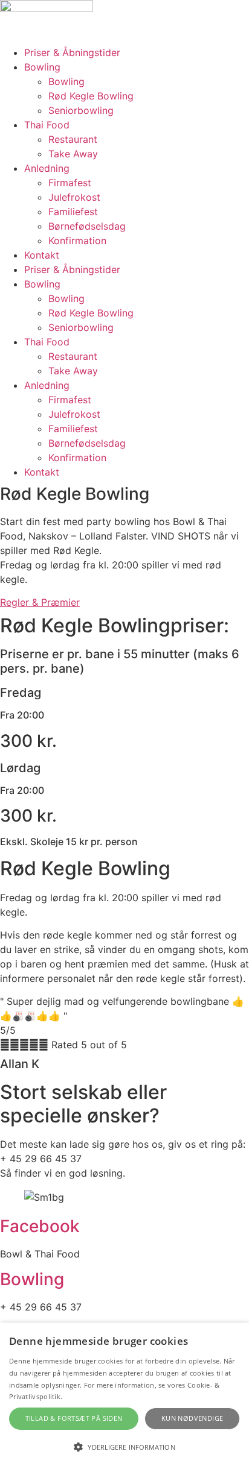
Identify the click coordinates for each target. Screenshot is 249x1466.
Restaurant (72, 139)
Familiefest (73, 212)
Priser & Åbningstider (72, 52)
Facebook (40, 1226)
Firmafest (69, 183)
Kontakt (41, 255)
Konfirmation (77, 240)
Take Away (73, 154)
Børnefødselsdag (87, 226)
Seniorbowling (81, 110)
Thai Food (47, 125)
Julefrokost (74, 197)
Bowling (42, 67)
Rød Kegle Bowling (91, 96)
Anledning (47, 168)
